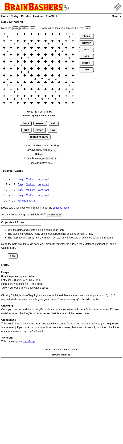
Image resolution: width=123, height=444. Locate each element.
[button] (7, 34)
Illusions (38, 16)
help (12, 255)
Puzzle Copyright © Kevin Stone (39, 115)
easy (15, 28)
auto (53, 123)
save (88, 28)
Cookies (48, 349)
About (75, 349)
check (25, 123)
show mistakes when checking (41, 145)
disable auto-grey (36, 158)
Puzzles (26, 16)
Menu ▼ (117, 16)
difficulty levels (61, 207)
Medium (30, 179)
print (26, 130)
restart (39, 130)
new (52, 130)
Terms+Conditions (61, 355)
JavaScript (29, 341)
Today (15, 16)
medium (24, 28)
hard (33, 28)
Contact (66, 349)
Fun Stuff (51, 16)
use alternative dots (41, 163)
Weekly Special (26, 200)
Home (4, 16)
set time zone (54, 214)
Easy (20, 179)
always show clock (38, 150)
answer (40, 123)
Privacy (57, 349)
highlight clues (39, 136)
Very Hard (43, 179)
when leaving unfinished (65, 28)
